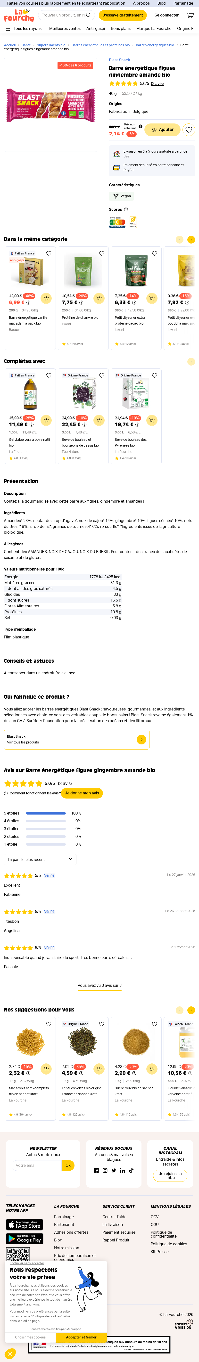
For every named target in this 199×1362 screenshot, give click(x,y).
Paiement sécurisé (118, 1232)
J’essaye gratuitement (123, 15)
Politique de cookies (169, 1244)
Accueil (10, 45)
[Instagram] (105, 1171)
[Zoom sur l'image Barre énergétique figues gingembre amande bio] (50, 105)
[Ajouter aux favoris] (49, 253)
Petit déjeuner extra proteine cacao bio (130, 320)
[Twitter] (113, 1171)
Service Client (118, 1206)
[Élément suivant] (191, 240)
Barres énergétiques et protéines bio (101, 45)
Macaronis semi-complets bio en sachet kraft (29, 1091)
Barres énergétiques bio (155, 45)
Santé (26, 45)
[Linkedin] (122, 1171)
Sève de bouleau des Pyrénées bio (131, 442)
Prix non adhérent (130, 126)
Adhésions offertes (71, 1232)
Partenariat (64, 1225)
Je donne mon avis (82, 793)
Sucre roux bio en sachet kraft (134, 1091)
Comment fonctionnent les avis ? (35, 793)
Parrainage (183, 3)
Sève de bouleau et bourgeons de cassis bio (80, 442)
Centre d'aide (114, 1217)
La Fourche (66, 1206)
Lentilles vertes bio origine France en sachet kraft (82, 1091)
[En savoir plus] (126, 209)
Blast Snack (119, 60)
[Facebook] (96, 1171)
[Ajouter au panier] (46, 298)
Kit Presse (160, 1252)
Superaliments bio (51, 45)
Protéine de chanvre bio (80, 317)
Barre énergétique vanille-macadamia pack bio (29, 320)
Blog (162, 3)
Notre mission (66, 1248)
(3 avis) (157, 84)
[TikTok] (131, 1171)
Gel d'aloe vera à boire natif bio (29, 442)
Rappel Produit (115, 1240)
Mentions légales (171, 1206)
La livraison (112, 1225)
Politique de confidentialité (164, 1234)
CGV (155, 1217)
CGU (155, 1225)
